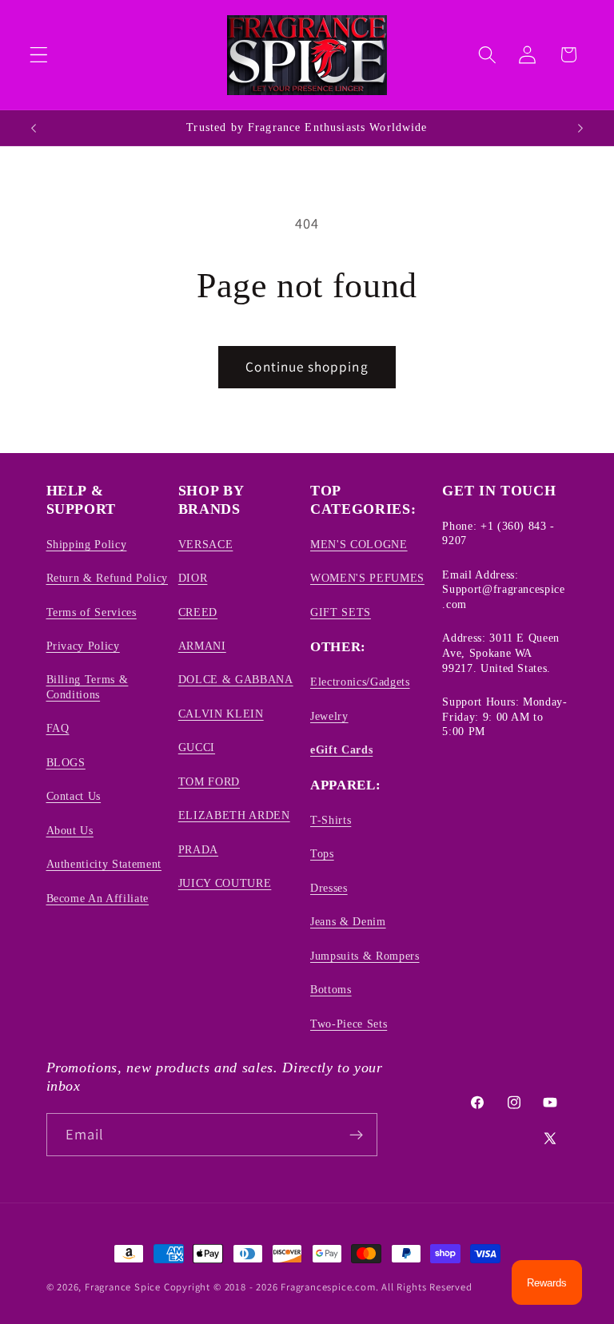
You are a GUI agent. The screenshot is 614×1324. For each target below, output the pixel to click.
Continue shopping (307, 366)
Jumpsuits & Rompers (365, 955)
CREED (197, 612)
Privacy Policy (83, 645)
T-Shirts (330, 819)
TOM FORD (209, 781)
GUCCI (196, 747)
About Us (70, 830)
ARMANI (202, 645)
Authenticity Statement (104, 863)
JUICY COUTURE (225, 883)
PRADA (198, 849)
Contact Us (74, 795)
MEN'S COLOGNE (359, 544)
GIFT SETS (340, 612)
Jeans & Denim (348, 921)
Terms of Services (91, 612)
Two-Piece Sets (348, 1023)
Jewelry (329, 716)
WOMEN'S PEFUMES (367, 577)
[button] (38, 54)
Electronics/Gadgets (360, 681)
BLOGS (66, 762)
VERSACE (205, 544)
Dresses (329, 887)
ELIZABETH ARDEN (234, 815)
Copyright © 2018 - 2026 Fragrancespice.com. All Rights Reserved (318, 1287)
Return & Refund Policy (107, 577)
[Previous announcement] (33, 127)
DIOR (193, 577)
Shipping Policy (86, 544)
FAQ (58, 728)
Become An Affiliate (98, 898)
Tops (322, 853)
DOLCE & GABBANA (235, 679)
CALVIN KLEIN (221, 713)
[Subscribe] (356, 1134)
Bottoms (331, 989)
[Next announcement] (580, 127)
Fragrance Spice (123, 1287)
